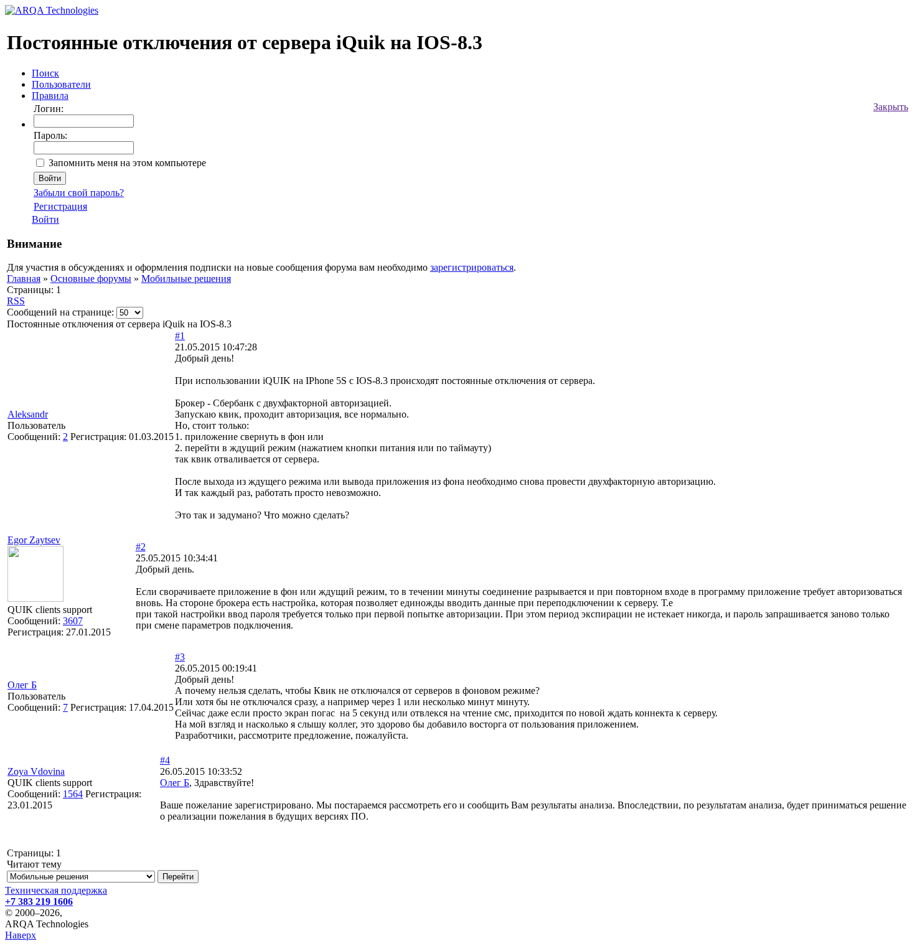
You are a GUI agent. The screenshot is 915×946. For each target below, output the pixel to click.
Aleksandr (27, 414)
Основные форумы (90, 278)
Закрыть (890, 106)
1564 (73, 794)
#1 (180, 335)
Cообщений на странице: (60, 312)
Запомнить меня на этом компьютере (127, 162)
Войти (45, 219)
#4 (165, 760)
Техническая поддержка (56, 890)
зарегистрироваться (472, 267)
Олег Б (22, 685)
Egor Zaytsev (33, 540)
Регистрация (60, 206)
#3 (180, 657)
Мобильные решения (186, 278)
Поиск (45, 73)
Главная (23, 278)
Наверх (20, 935)
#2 (141, 546)
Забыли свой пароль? (79, 192)
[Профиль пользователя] (35, 598)
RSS (16, 301)
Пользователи (61, 84)
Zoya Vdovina (36, 771)
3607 (73, 621)
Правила (50, 95)
